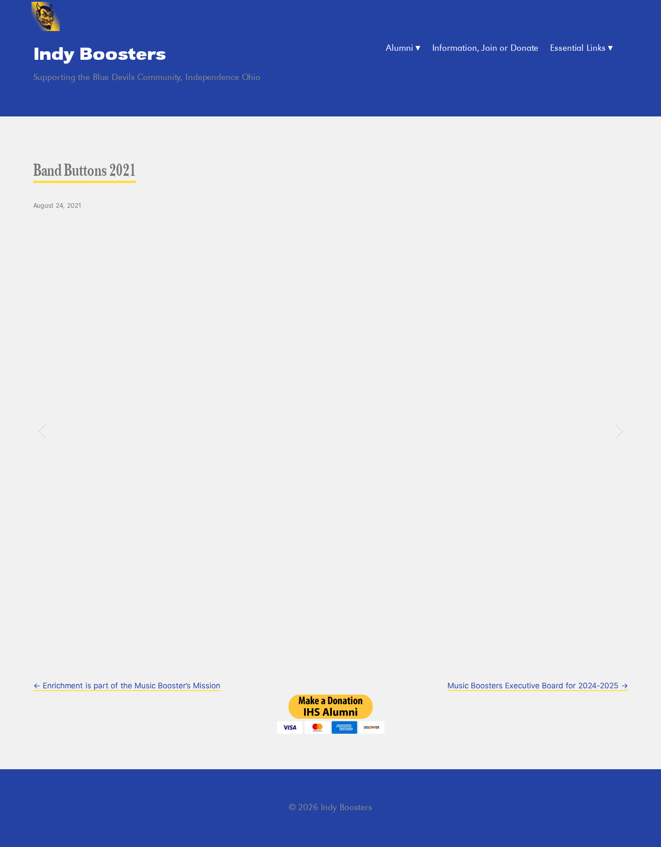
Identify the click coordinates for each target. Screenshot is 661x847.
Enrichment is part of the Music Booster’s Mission (126, 685)
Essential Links (578, 48)
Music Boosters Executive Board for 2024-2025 (537, 685)
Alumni (399, 48)
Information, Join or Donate (485, 48)
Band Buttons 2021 (84, 172)
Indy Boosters (99, 55)
